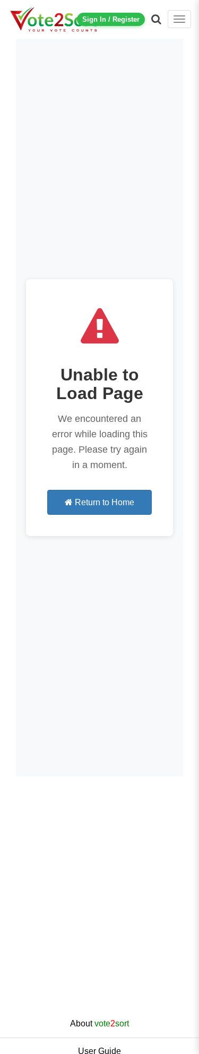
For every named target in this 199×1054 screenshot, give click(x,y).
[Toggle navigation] (179, 19)
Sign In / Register (111, 19)
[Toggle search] (156, 19)
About (99, 1023)
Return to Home (103, 502)
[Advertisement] (99, 905)
